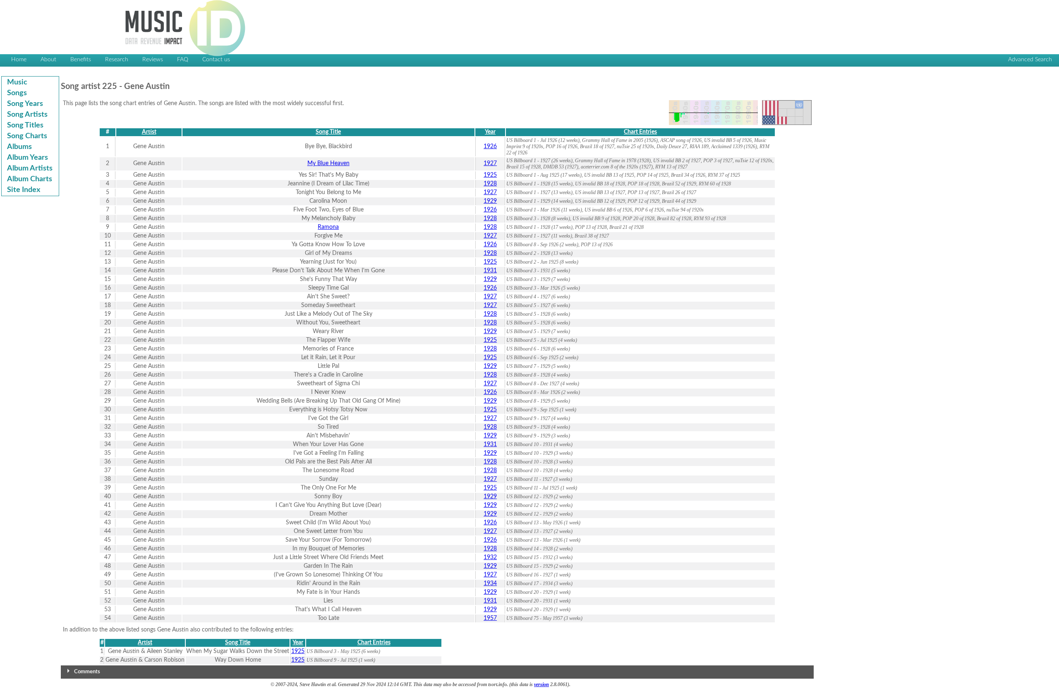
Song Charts (27, 136)
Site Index (23, 190)
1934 (490, 583)
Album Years (27, 157)
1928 (490, 184)
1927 (490, 163)
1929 (490, 201)
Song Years (25, 104)
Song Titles (25, 125)
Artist (149, 132)
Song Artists (27, 114)
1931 (490, 271)
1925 (490, 175)
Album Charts (29, 179)
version (541, 684)
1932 (490, 557)
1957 (490, 618)
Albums (19, 147)
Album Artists (30, 168)
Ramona (328, 227)
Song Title (328, 132)
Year (490, 132)
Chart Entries (640, 132)
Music (17, 82)
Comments (87, 672)
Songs (17, 93)
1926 (490, 146)
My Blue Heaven (328, 163)
